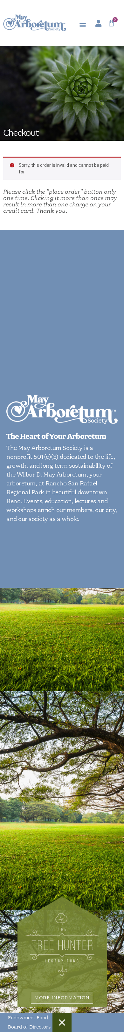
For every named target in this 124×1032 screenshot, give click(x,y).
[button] (83, 25)
